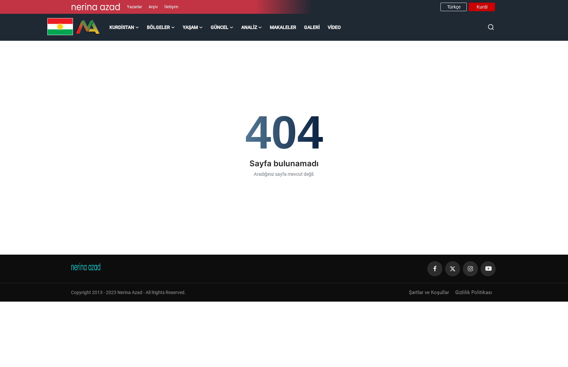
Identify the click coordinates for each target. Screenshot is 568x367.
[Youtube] (488, 268)
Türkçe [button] (454, 7)
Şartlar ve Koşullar (429, 292)
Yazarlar (134, 6)
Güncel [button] (219, 27)
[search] (491, 27)
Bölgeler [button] (158, 27)
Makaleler (283, 27)
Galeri (312, 27)
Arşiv (153, 6)
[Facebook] (434, 268)
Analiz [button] (249, 27)
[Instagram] (470, 268)
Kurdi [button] (482, 7)
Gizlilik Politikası (473, 292)
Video (334, 27)
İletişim (171, 6)
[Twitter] (452, 268)
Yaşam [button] (190, 27)
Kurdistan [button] (121, 27)
